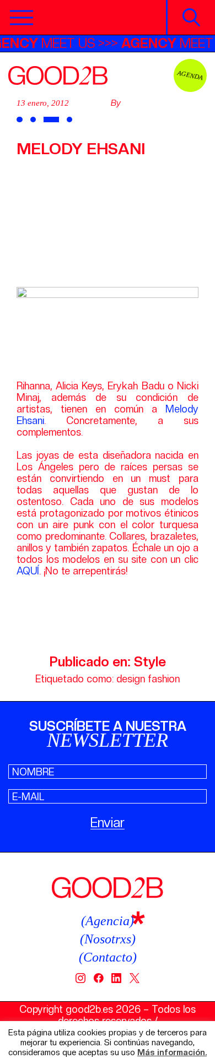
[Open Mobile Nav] (21, 18)
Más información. (172, 1052)
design (130, 679)
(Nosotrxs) (108, 939)
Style (150, 662)
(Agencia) (107, 921)
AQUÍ (28, 571)
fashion (164, 679)
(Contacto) (108, 957)
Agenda (190, 75)
